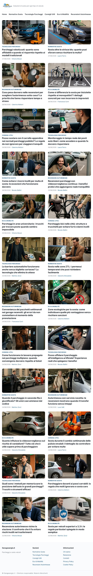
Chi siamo (66, 552)
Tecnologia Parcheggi (34, 14)
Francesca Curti (63, 101)
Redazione (67, 555)
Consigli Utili (50, 14)
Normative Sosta (16, 14)
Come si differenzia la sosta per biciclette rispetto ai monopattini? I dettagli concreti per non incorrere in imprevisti (69, 95)
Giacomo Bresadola (64, 276)
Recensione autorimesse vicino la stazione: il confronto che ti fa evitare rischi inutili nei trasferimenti (21, 529)
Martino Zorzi (16, 276)
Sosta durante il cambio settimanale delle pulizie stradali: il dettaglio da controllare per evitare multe (69, 443)
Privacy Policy (68, 561)
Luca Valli (61, 407)
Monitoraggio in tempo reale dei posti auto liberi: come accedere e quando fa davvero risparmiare (68, 141)
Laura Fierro (62, 56)
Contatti (66, 558)
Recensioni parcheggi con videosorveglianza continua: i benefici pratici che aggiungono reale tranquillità (69, 184)
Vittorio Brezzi (17, 59)
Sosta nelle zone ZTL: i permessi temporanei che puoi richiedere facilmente (65, 269)
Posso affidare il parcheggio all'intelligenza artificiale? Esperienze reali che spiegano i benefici (67, 358)
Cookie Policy (68, 565)
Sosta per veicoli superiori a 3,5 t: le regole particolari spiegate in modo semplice (66, 529)
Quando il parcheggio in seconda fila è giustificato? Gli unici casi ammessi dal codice (22, 401)
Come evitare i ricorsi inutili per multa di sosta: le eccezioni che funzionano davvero (22, 184)
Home (4, 14)
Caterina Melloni (17, 104)
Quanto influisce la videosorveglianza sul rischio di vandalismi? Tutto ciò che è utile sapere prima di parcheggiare (23, 443)
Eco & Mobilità (63, 14)
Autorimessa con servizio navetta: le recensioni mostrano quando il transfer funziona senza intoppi (68, 401)
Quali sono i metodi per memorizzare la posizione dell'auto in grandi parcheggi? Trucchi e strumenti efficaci (23, 486)
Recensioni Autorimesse (81, 14)
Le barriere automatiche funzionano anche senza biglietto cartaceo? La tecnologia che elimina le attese (20, 269)
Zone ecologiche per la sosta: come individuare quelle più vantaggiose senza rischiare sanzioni (69, 312)
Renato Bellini (16, 190)
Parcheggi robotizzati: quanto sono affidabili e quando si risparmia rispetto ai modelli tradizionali (23, 52)
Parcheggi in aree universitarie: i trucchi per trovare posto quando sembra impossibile (23, 227)
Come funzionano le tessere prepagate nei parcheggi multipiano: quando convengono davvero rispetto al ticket (22, 358)
